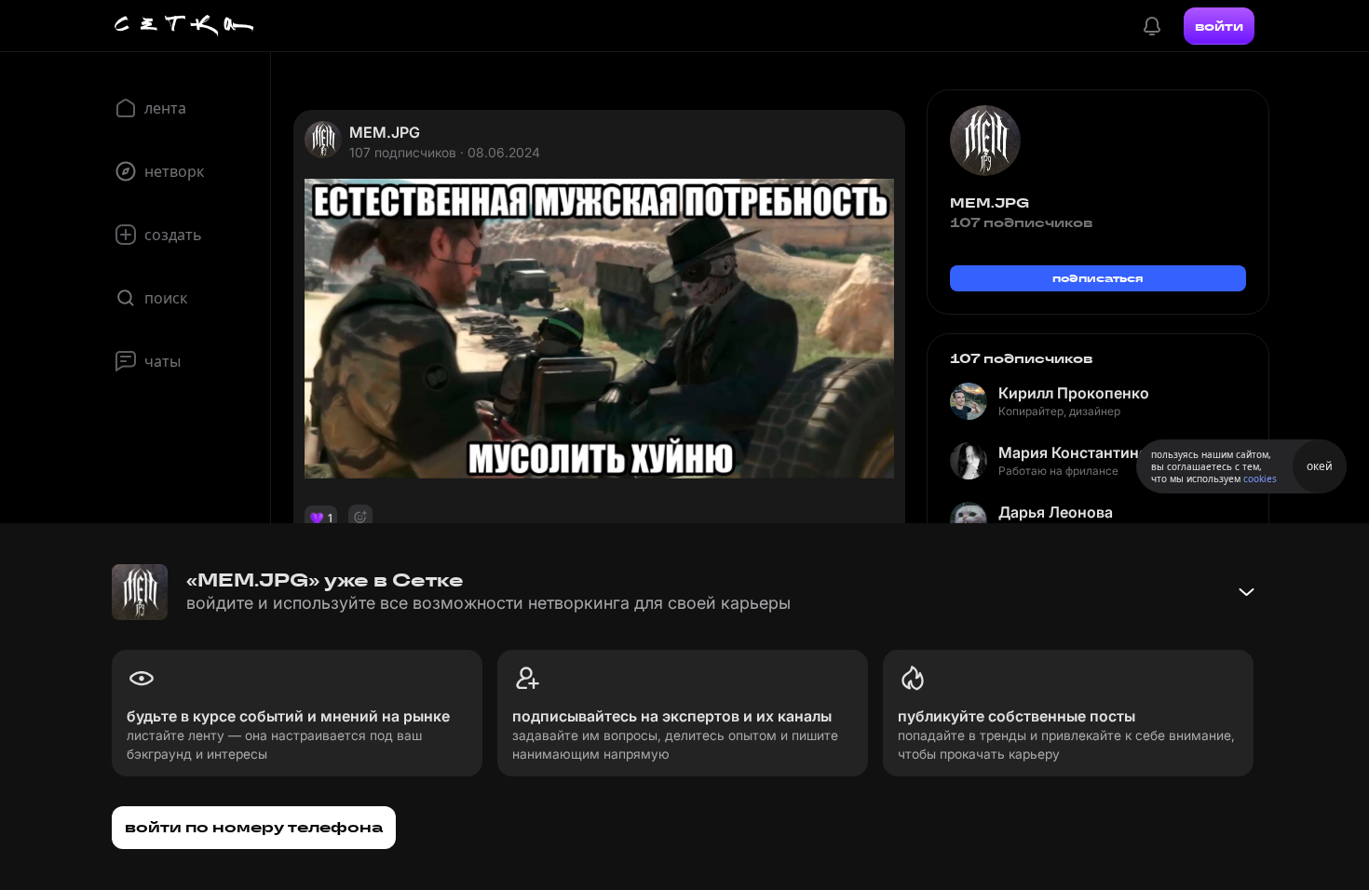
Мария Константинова (1081, 452)
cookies (1260, 478)
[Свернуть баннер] (1246, 592)
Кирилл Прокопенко (1073, 393)
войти (1219, 26)
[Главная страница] (184, 26)
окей (1320, 466)
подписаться (1098, 278)
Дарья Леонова (1055, 512)
